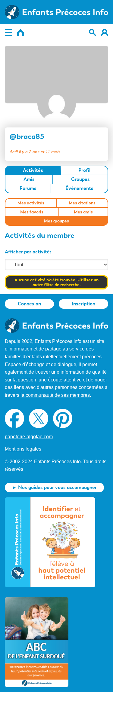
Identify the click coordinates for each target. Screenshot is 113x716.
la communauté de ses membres (55, 395)
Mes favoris (31, 212)
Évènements (79, 188)
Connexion (29, 304)
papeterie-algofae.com (29, 436)
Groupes (80, 179)
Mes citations (82, 203)
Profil (84, 170)
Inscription (83, 304)
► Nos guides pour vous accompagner (54, 487)
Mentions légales (23, 448)
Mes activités (30, 203)
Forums (28, 188)
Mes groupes (56, 221)
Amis (29, 179)
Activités (33, 170)
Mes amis (83, 212)
